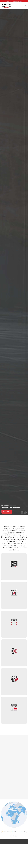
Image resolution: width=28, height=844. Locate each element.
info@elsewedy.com (17, 1)
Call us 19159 (8, 1)
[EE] (6, 5)
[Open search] (25, 5)
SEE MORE (6, 511)
